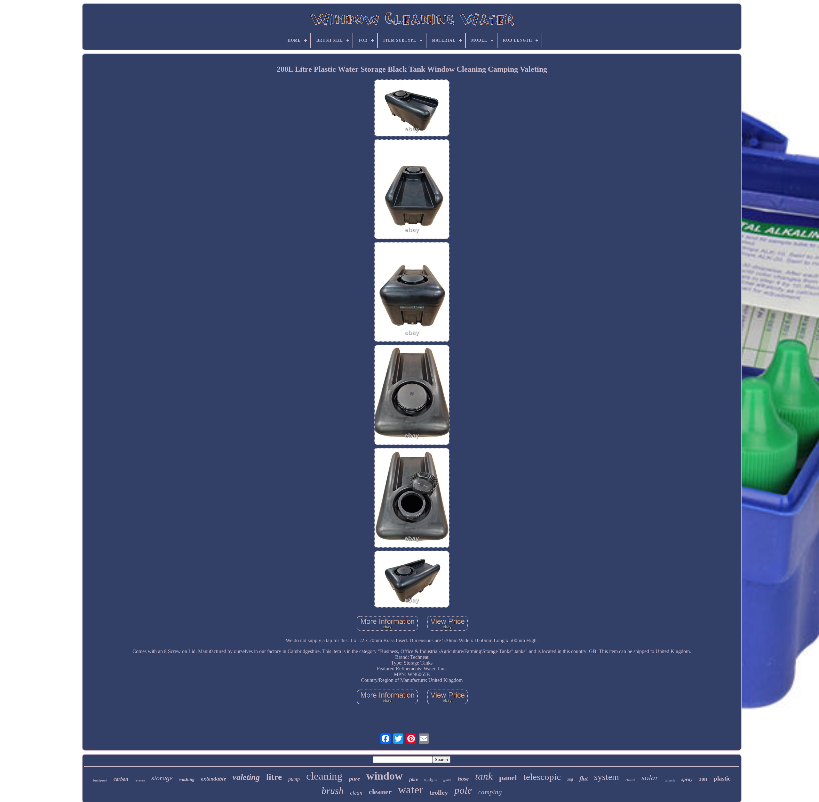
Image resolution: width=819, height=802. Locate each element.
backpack (100, 780)
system (606, 777)
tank (484, 776)
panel (508, 777)
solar (649, 777)
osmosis (670, 780)
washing (187, 779)
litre (274, 777)
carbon (121, 779)
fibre (413, 779)
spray (687, 779)
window (384, 776)
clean (356, 793)
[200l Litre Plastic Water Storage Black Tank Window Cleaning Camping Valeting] (411, 108)
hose (463, 778)
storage (162, 778)
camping (490, 792)
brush (333, 790)
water (410, 789)
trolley (439, 792)
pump (294, 779)
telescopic (542, 777)
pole (463, 790)
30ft (703, 779)
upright (430, 779)
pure (354, 778)
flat (583, 778)
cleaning (324, 776)
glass (447, 779)
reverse (140, 780)
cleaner (380, 792)
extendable (213, 779)
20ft (570, 779)
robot (630, 779)
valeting (246, 777)
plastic (722, 778)
